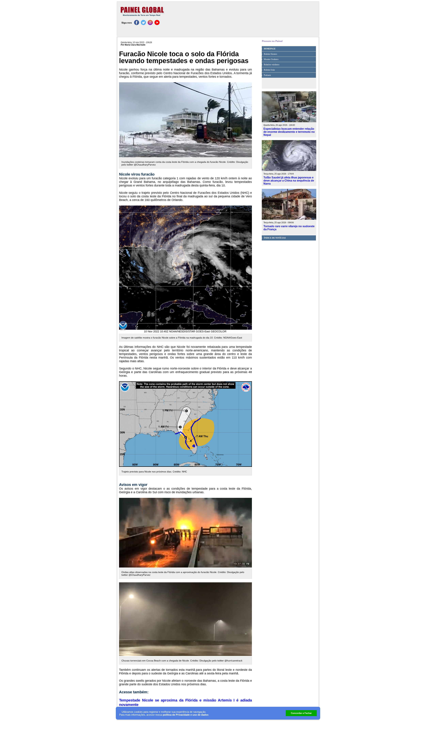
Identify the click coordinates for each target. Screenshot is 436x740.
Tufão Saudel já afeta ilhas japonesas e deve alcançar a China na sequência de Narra (288, 180)
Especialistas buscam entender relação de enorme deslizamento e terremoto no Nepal (289, 131)
